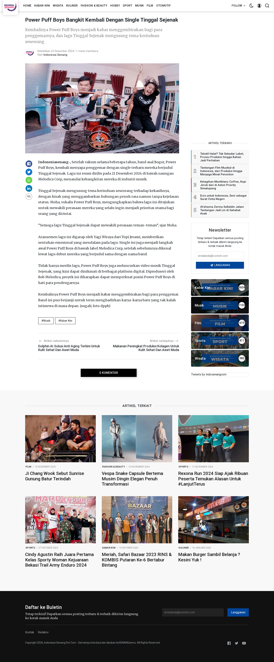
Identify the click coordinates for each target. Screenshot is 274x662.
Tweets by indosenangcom (208, 374)
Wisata (58, 5)
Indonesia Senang (55, 54)
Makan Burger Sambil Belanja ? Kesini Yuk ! (209, 557)
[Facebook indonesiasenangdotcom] (229, 643)
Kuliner (72, 5)
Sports (183, 466)
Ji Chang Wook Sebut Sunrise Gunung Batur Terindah (54, 476)
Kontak (29, 632)
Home (27, 5)
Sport (127, 5)
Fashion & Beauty (94, 5)
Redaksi (43, 632)
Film (150, 5)
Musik (139, 5)
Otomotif (163, 5)
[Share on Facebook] (29, 163)
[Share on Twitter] (29, 172)
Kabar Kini (42, 5)
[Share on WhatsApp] (29, 180)
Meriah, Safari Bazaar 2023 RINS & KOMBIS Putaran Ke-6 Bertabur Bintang (137, 560)
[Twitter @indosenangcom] (236, 643)
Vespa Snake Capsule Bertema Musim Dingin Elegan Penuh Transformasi (132, 479)
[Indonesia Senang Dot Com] (244, 643)
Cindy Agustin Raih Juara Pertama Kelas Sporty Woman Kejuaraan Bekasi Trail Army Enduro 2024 (59, 560)
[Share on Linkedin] (29, 188)
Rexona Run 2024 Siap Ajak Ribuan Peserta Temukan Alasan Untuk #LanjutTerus (213, 479)
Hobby (115, 5)
